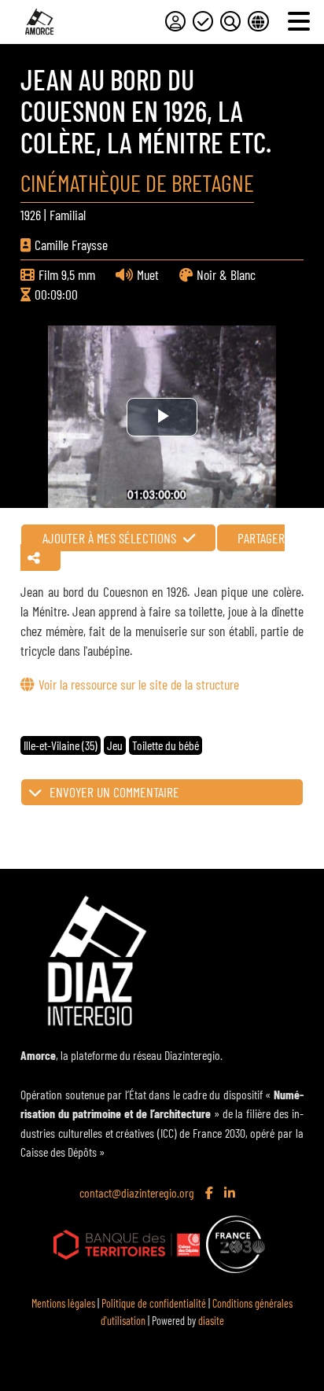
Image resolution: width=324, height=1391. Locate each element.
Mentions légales (63, 1303)
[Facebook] (210, 1193)
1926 (30, 214)
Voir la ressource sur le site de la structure (138, 684)
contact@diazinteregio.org (136, 1192)
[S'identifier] (175, 21)
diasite (211, 1320)
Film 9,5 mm (67, 274)
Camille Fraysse (71, 244)
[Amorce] (39, 21)
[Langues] (258, 21)
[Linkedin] (231, 1193)
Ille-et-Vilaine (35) (61, 745)
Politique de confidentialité (153, 1303)
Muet (148, 274)
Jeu (115, 745)
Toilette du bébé (165, 745)
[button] (161, 792)
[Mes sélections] (203, 21)
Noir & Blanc (226, 274)
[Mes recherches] (230, 21)
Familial (68, 214)
